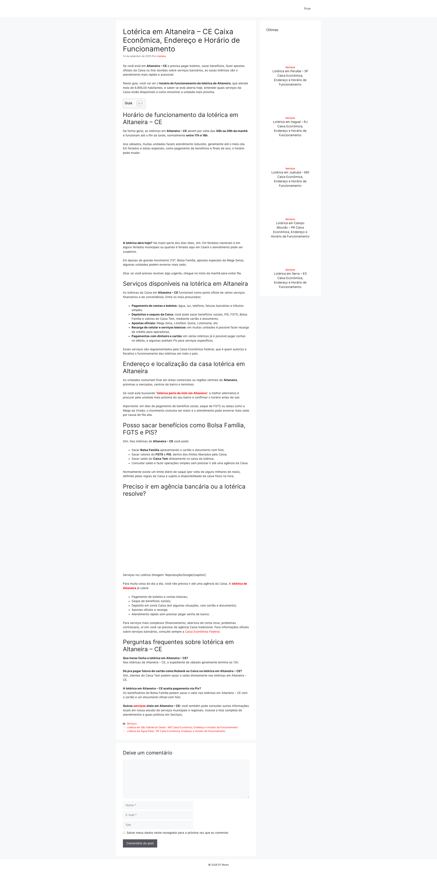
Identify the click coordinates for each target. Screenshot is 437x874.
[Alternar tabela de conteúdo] (138, 103)
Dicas (307, 8)
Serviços (132, 723)
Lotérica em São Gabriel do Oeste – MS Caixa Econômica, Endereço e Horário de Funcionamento (182, 727)
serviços (139, 706)
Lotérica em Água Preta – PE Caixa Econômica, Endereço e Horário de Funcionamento (176, 731)
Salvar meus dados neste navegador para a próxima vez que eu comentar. (178, 832)
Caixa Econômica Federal (202, 631)
